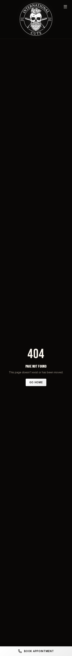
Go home (36, 382)
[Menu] (65, 6)
